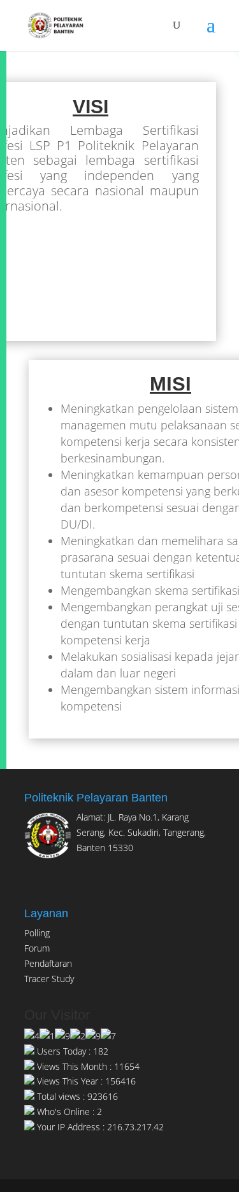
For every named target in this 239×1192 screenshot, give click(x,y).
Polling (37, 933)
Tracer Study (49, 979)
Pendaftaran (48, 963)
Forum (37, 948)
